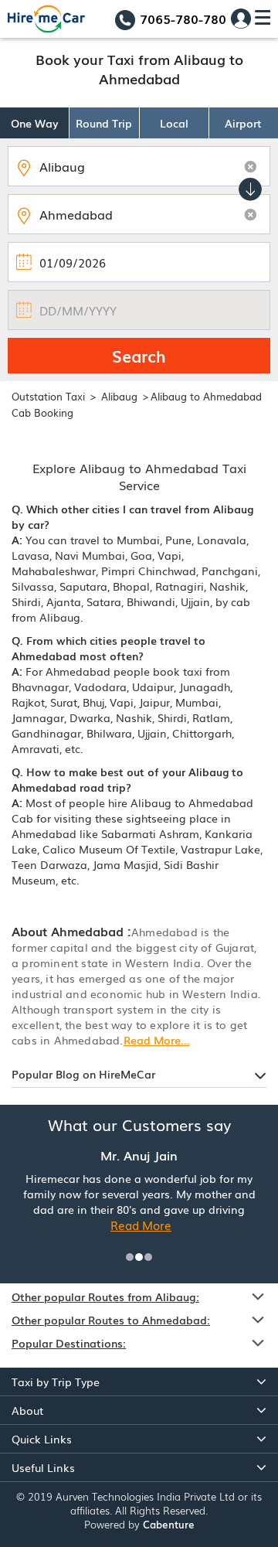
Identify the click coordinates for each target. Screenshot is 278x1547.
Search (139, 355)
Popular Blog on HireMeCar (83, 1074)
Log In (241, 19)
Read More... (157, 1040)
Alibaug (121, 396)
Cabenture (169, 1524)
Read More (140, 1224)
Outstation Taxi (48, 396)
